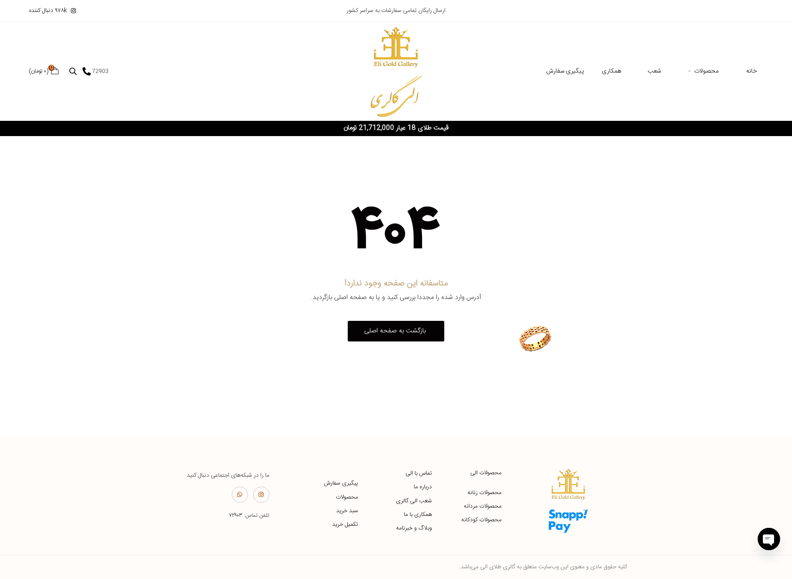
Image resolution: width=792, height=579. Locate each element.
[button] (396, 331)
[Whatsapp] (240, 495)
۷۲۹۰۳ (236, 515)
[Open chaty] (769, 539)
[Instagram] (261, 495)
